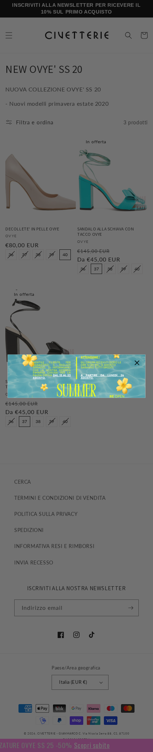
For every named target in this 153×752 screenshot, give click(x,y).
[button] (137, 362)
